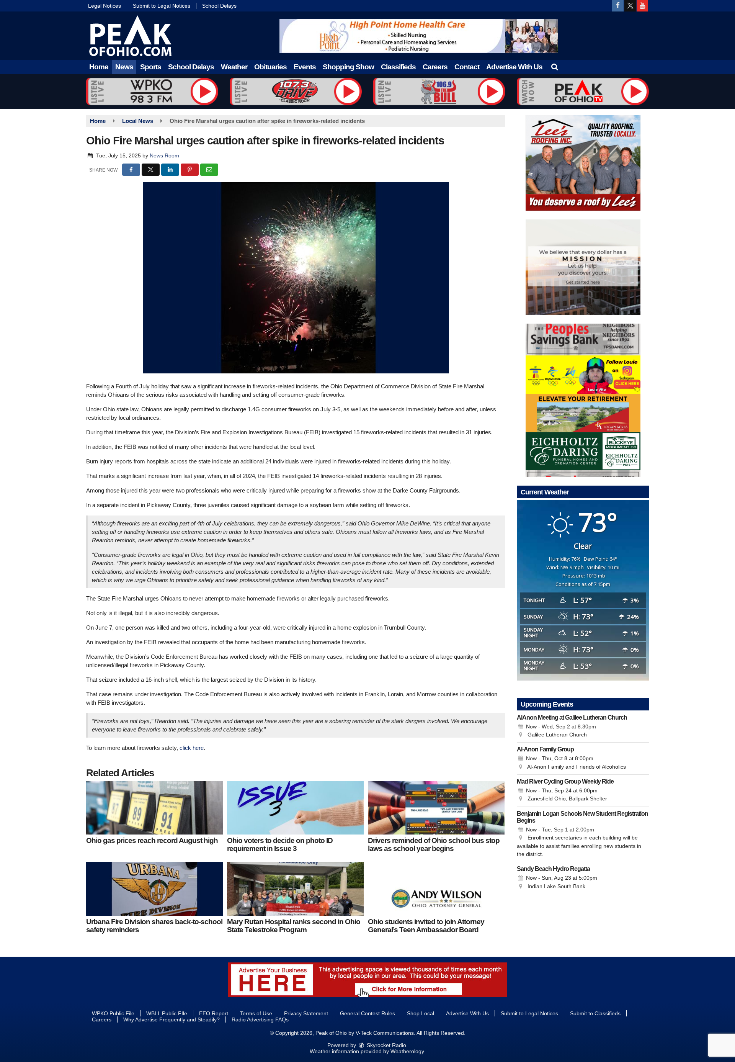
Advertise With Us (514, 67)
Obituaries (270, 67)
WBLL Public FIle (166, 1013)
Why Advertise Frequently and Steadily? (171, 1019)
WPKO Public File (113, 1013)
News (124, 67)
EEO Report (213, 1013)
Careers (435, 67)
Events (305, 67)
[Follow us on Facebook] (618, 5)
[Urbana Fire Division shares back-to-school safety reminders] (154, 889)
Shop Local (420, 1013)
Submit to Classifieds (595, 1013)
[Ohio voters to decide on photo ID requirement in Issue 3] (295, 808)
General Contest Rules (367, 1013)
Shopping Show (348, 67)
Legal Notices (104, 6)
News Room (164, 155)
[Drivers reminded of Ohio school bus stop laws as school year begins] (436, 808)
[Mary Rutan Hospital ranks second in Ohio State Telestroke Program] (295, 889)
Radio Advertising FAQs (260, 1019)
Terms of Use (256, 1013)
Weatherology (407, 1051)
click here (192, 748)
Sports (150, 67)
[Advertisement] (418, 36)
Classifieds (398, 67)
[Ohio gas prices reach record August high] (154, 808)
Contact (466, 67)
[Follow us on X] (630, 5)
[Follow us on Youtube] (642, 5)
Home (98, 67)
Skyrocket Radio (385, 1045)
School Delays (219, 6)
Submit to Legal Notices (161, 6)
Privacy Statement (306, 1013)
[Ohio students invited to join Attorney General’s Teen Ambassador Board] (436, 889)
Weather (234, 67)
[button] (554, 67)
